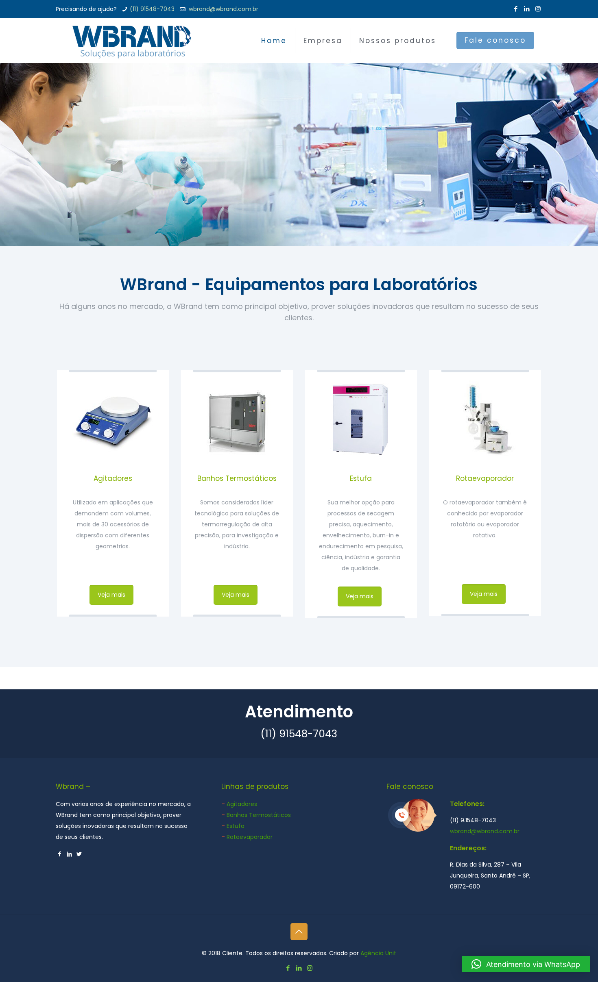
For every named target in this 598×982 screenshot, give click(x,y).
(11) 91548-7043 (152, 9)
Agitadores (113, 478)
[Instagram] (538, 8)
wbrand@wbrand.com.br (222, 9)
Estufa (361, 478)
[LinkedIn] (527, 8)
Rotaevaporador (485, 478)
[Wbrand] (131, 40)
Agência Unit (378, 953)
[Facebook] (516, 8)
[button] (526, 964)
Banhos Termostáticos (237, 478)
